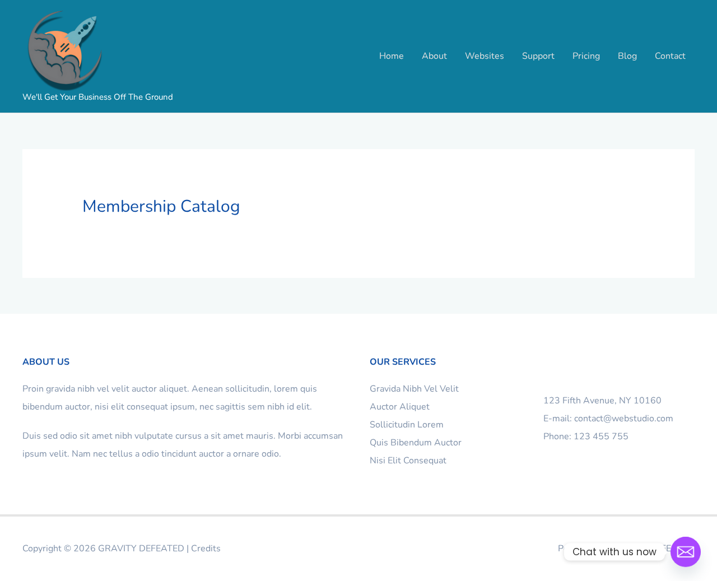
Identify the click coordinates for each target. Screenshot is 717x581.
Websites (484, 56)
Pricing (586, 56)
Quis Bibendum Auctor (416, 442)
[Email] (686, 552)
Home (391, 56)
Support (538, 56)
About (434, 56)
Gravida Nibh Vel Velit (414, 389)
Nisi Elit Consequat (408, 460)
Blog (627, 56)
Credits (206, 548)
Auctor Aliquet (400, 407)
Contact (670, 56)
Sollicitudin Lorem (407, 425)
